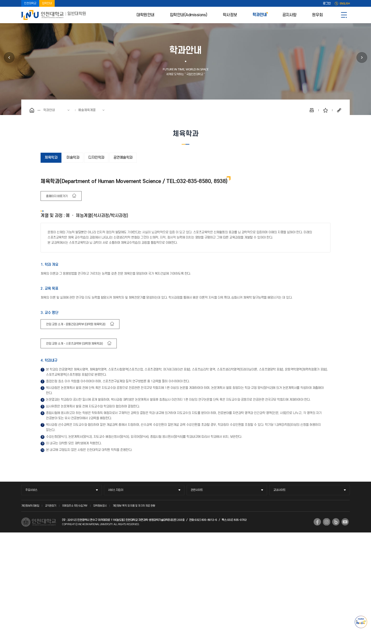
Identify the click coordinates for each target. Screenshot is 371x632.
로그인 (327, 3)
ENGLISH (345, 3)
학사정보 (230, 15)
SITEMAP (344, 15)
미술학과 (72, 158)
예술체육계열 (87, 110)
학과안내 (260, 15)
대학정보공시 (100, 505)
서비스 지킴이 (115, 490)
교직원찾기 (50, 505)
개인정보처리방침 (30, 505)
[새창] (317, 521)
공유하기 (339, 110)
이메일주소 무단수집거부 (74, 505)
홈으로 (32, 110)
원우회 (317, 15)
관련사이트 (197, 490)
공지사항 (289, 15)
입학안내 (47, 3)
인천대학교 (30, 3)
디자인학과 (96, 158)
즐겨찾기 (325, 110)
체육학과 (51, 158)
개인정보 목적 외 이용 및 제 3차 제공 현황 (134, 505)
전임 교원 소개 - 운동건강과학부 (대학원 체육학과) (76, 324)
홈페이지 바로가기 (57, 196)
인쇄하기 (312, 110)
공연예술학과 (123, 158)
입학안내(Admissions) (188, 15)
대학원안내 (145, 15)
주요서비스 (31, 490)
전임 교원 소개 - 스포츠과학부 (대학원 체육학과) (74, 343)
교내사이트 (279, 490)
